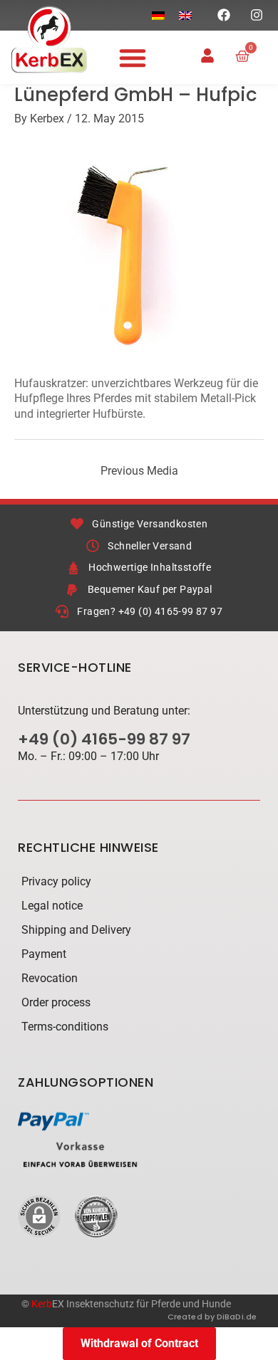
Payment (43, 954)
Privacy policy (56, 881)
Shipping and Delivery (76, 930)
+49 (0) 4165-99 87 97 (104, 739)
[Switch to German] (158, 15)
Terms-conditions (64, 1026)
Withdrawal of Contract (139, 1343)
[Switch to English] (185, 15)
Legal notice (52, 905)
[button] (132, 57)
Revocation (49, 978)
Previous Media (139, 471)
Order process (56, 1002)
